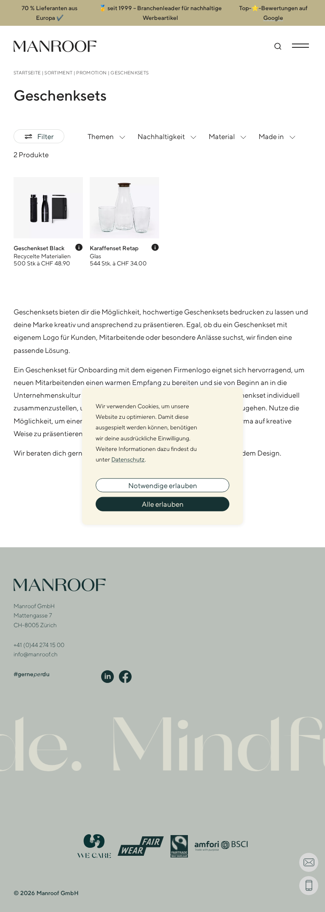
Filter (45, 136)
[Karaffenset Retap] (124, 222)
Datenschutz (128, 459)
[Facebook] (125, 676)
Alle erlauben (163, 504)
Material (222, 136)
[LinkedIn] (107, 676)
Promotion (91, 72)
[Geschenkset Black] (48, 222)
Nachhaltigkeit (161, 136)
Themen (101, 136)
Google (273, 17)
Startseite (27, 72)
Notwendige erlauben (162, 485)
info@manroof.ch (36, 654)
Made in (271, 136)
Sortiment (58, 72)
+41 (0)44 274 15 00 (39, 645)
